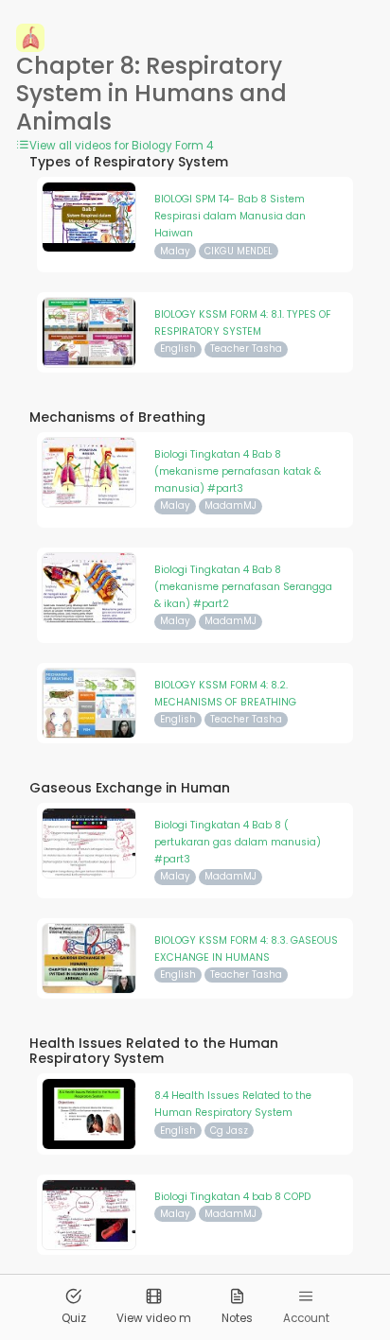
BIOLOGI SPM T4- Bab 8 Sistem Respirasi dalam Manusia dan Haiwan (230, 216)
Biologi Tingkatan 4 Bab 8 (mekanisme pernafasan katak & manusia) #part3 (237, 471)
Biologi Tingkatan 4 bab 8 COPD (232, 1197)
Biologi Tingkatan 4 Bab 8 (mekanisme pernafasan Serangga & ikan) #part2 (243, 587)
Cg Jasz (229, 1130)
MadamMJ (230, 505)
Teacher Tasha (246, 348)
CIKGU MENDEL (238, 251)
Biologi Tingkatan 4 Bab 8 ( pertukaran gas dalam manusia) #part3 (237, 842)
